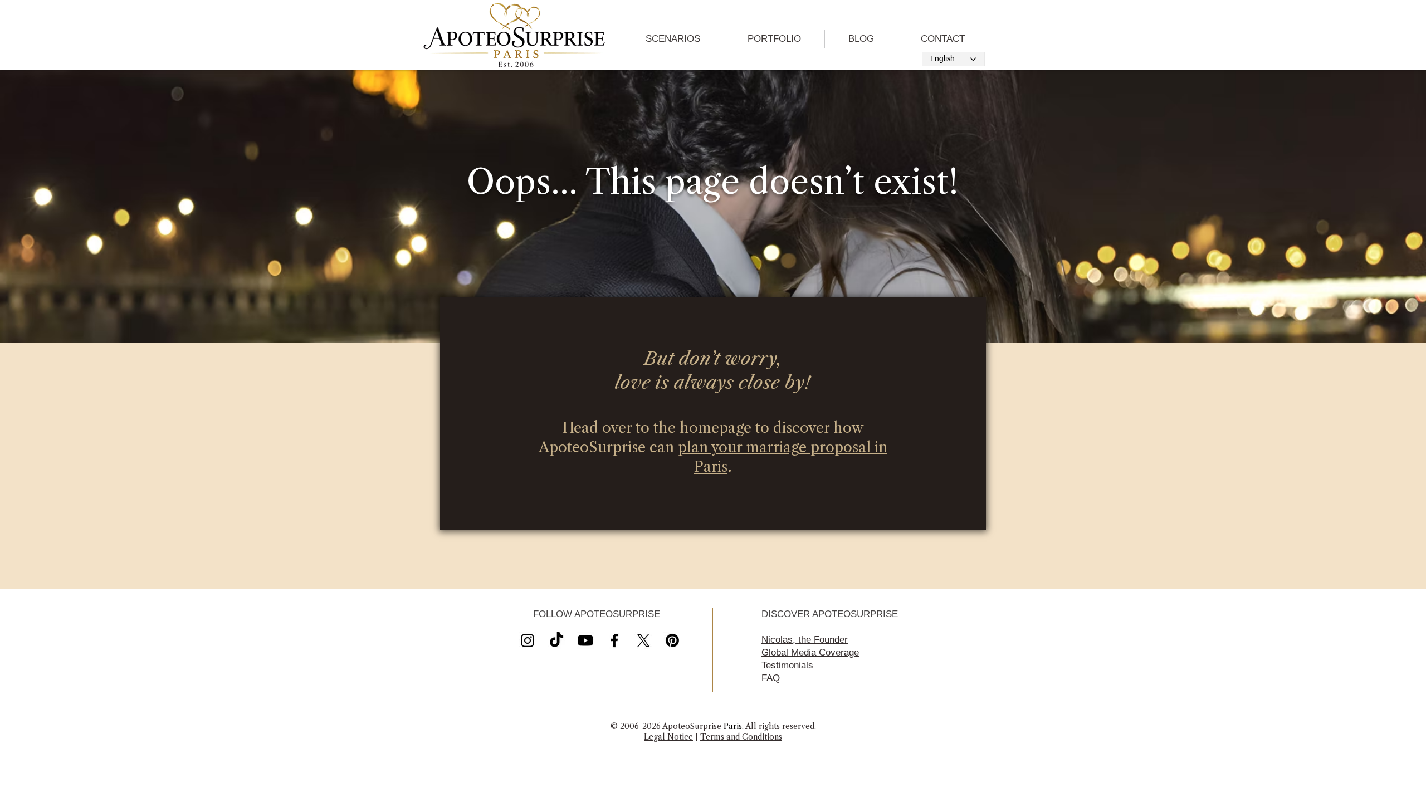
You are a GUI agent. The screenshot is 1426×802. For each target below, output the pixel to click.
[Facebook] (614, 640)
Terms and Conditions (741, 737)
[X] (585, 640)
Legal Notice (668, 737)
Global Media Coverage (810, 652)
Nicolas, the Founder (804, 639)
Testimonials (787, 665)
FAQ (770, 678)
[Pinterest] (672, 640)
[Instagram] (527, 640)
